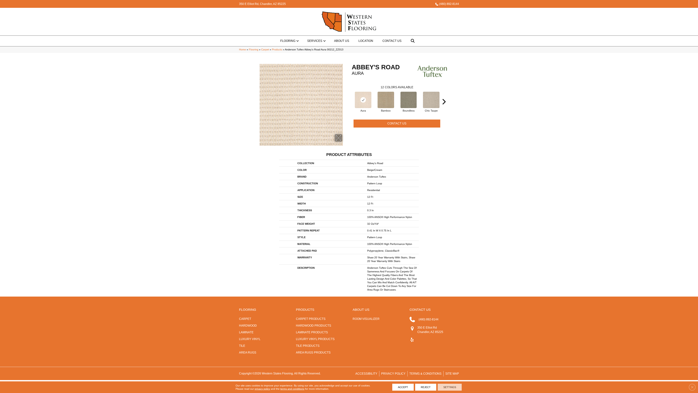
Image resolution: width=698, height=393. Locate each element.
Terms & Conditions (425, 373)
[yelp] (412, 340)
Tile (242, 345)
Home (242, 49)
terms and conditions (292, 388)
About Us (341, 40)
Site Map (452, 373)
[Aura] (363, 100)
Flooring (287, 40)
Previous (350, 96)
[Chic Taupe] (431, 100)
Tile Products (308, 345)
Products (277, 49)
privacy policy (262, 388)
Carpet (265, 49)
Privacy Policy (393, 373)
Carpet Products (311, 318)
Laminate (246, 332)
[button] (297, 41)
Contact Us (392, 40)
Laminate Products (312, 332)
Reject (426, 387)
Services (314, 40)
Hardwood (248, 325)
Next (444, 96)
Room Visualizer (366, 318)
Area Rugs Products (313, 352)
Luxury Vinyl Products (315, 339)
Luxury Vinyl (249, 339)
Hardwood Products (313, 325)
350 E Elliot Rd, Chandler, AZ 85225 (262, 3)
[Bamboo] (386, 100)
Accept (403, 387)
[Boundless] (409, 100)
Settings (449, 387)
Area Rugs (247, 352)
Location (365, 40)
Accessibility (366, 373)
